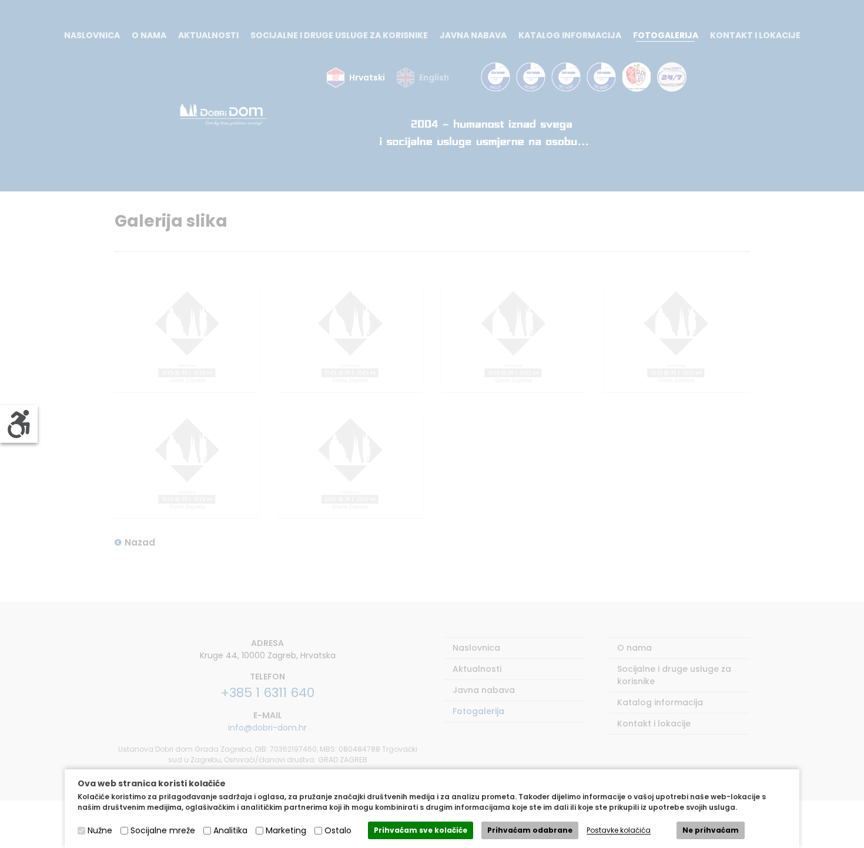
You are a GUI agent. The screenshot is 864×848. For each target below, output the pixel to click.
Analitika (230, 830)
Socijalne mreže (162, 830)
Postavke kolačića (619, 831)
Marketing (286, 830)
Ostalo (337, 830)
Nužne (100, 830)
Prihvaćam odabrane (529, 830)
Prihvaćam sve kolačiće (420, 830)
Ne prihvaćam (710, 830)
